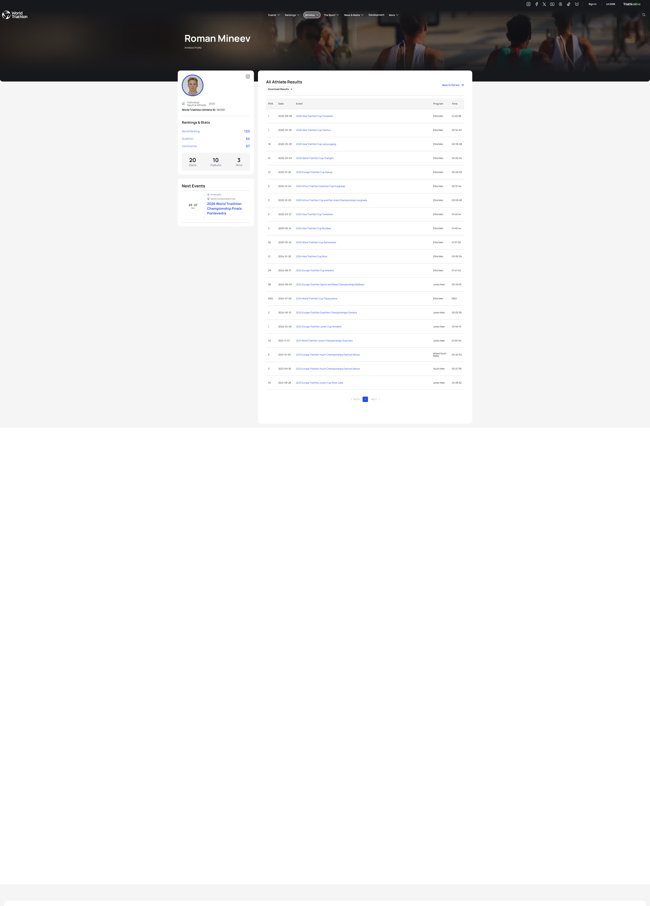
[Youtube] (552, 4)
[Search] (644, 15)
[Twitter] (544, 4)
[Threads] (560, 4)
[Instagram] (528, 4)
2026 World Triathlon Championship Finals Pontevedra (224, 208)
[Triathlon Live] (632, 4)
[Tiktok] (569, 4)
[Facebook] (537, 4)
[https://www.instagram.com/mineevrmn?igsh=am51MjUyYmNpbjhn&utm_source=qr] (248, 77)
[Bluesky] (577, 4)
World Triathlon (14, 15)
